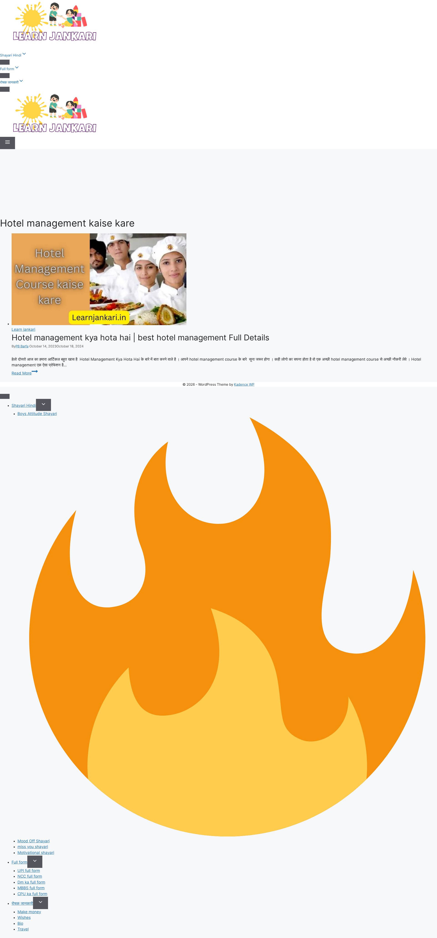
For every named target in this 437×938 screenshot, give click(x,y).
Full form (19, 862)
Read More (25, 373)
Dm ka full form (31, 882)
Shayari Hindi (24, 405)
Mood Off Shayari (34, 841)
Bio (20, 923)
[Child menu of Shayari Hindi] (5, 62)
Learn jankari (23, 329)
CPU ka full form (32, 894)
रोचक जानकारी (22, 903)
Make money (29, 912)
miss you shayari (33, 846)
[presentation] (224, 280)
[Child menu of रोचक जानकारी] (5, 89)
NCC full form (30, 876)
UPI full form (29, 870)
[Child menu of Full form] (5, 75)
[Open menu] (7, 143)
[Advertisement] (218, 183)
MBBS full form (31, 888)
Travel (23, 929)
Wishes (24, 917)
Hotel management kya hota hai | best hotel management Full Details (140, 337)
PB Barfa (21, 346)
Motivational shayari (36, 852)
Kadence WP (244, 384)
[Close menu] (5, 396)
